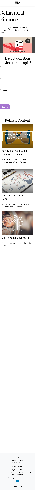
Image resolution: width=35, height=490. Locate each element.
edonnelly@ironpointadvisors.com (17, 478)
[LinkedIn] (17, 481)
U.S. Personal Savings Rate (17, 237)
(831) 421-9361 (19, 461)
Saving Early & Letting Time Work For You (14, 152)
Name (2, 67)
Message (3, 90)
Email (2, 78)
